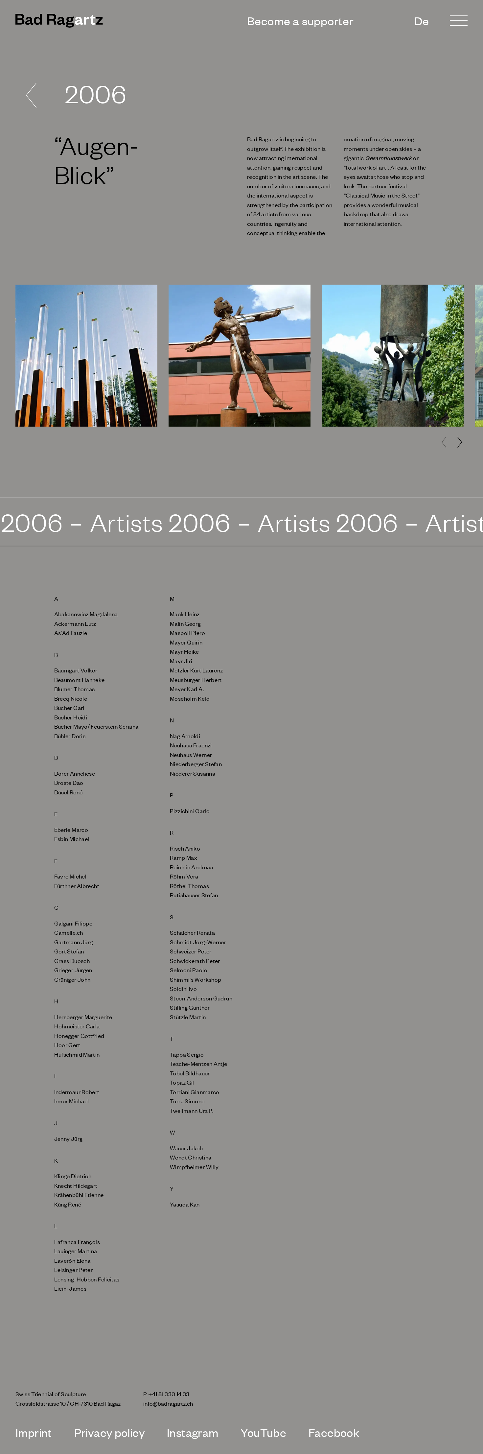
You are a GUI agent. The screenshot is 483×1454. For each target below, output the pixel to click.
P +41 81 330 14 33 (166, 1393)
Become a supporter (300, 20)
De (421, 20)
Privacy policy (109, 1432)
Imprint (33, 1432)
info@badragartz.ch (168, 1403)
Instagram (192, 1432)
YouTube (263, 1432)
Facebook (334, 1432)
